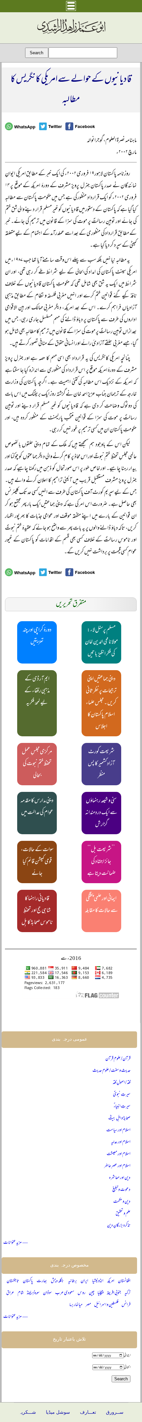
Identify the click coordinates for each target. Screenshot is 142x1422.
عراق (10, 1293)
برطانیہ (72, 1281)
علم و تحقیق (123, 1213)
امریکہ (110, 1281)
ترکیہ (127, 1293)
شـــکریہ (27, 1412)
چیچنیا (100, 1293)
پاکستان (28, 1281)
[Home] (71, 34)
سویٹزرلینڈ (33, 1293)
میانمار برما (76, 1305)
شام (21, 1293)
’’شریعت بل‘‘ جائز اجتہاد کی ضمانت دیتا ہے (101, 862)
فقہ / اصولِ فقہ (121, 1082)
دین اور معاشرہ (119, 1178)
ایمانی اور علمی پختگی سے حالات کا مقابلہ (101, 905)
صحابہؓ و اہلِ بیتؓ (119, 1118)
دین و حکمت (121, 1201)
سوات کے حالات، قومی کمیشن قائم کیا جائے (37, 862)
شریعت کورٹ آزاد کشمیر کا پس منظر (101, 764)
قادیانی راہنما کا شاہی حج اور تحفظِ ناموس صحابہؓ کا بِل (37, 910)
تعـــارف (88, 1412)
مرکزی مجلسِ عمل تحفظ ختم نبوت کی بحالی (37, 764)
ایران (84, 1281)
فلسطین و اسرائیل (106, 1305)
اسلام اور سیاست (118, 1130)
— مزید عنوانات (15, 1242)
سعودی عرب (64, 1293)
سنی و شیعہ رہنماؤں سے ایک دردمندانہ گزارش (101, 813)
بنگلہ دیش (57, 1281)
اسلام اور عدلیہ (120, 1142)
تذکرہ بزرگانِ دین (118, 1225)
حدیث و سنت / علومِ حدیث (111, 1070)
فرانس (126, 1305)
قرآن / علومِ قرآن (117, 1059)
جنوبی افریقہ (114, 1293)
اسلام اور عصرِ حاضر (117, 1166)
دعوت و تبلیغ (121, 1189)
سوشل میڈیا (58, 1412)
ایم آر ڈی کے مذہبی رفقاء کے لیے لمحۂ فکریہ (37, 691)
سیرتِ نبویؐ (121, 1094)
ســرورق (115, 1412)
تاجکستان (13, 1281)
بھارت (42, 1281)
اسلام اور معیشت (118, 1154)
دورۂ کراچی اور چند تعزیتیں (37, 636)
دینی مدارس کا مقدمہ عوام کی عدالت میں (36, 807)
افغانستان (124, 1281)
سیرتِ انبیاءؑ (122, 1106)
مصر (88, 1305)
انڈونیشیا (97, 1281)
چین (91, 1293)
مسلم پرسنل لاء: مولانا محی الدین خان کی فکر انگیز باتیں (101, 642)
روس (82, 1293)
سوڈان (47, 1293)
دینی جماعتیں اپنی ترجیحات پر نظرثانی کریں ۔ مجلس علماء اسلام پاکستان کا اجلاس (101, 703)
